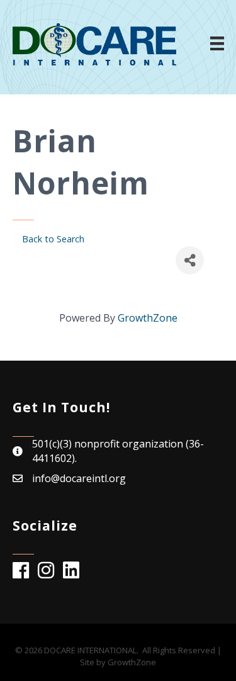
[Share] (190, 260)
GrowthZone (147, 318)
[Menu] (217, 43)
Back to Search (53, 239)
